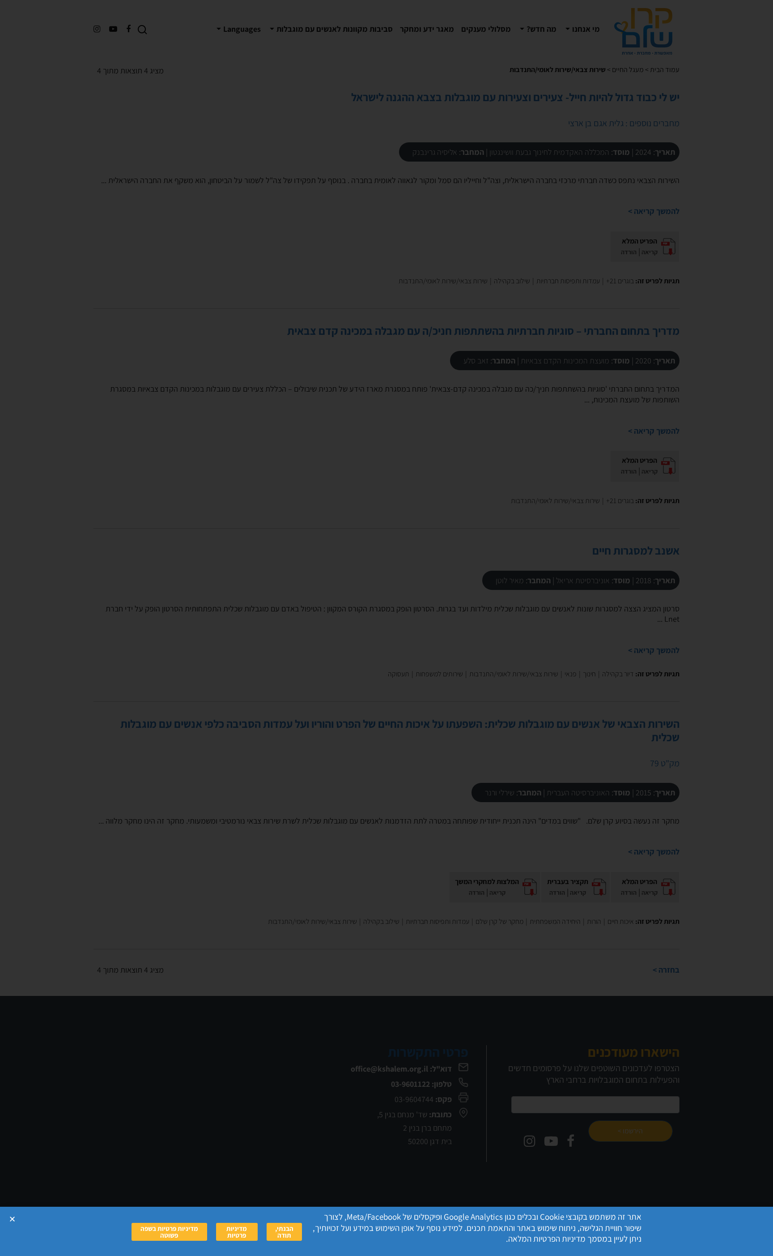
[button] (12, 1219)
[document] (386, 628)
